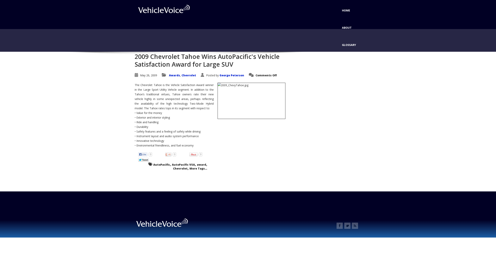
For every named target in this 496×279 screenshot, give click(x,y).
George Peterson (232, 75)
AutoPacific (161, 164)
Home (346, 10)
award (201, 164)
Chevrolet (189, 75)
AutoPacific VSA (183, 164)
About (347, 27)
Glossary (349, 45)
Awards (174, 75)
